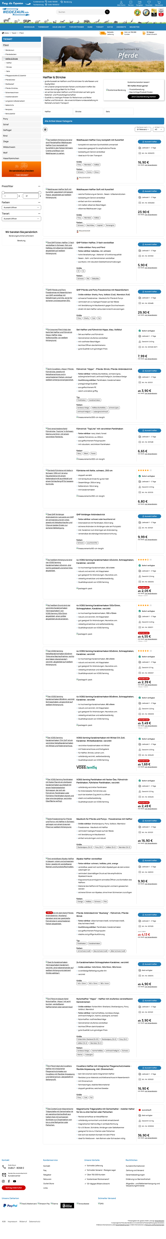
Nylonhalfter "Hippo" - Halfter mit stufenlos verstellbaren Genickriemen (104, 1000)
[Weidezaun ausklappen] (35, 27)
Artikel (157, 127)
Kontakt (46, 1166)
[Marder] (124, 20)
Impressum (12, 1221)
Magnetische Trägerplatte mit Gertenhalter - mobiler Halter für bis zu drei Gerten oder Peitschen (105, 1110)
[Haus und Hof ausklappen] (67, 27)
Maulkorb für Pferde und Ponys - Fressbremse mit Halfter (104, 819)
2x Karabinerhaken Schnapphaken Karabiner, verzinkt (102, 962)
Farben (6, 202)
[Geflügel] (54, 20)
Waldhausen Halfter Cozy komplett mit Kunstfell (100, 140)
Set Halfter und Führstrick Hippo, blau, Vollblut (99, 329)
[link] (58, 111)
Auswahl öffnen (10, 207)
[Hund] (62, 20)
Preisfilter (7, 186)
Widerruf (23, 1221)
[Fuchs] (106, 20)
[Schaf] (37, 20)
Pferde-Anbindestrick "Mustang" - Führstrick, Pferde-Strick (102, 914)
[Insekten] (160, 20)
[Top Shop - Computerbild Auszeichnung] (161, 13)
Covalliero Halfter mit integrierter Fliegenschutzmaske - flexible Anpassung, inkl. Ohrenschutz (103, 1067)
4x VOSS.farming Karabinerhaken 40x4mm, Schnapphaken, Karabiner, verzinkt (105, 561)
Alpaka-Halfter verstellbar (89, 858)
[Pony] (17, 20)
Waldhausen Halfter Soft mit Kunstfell (95, 189)
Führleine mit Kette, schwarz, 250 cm (94, 470)
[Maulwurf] (140, 20)
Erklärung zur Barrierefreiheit (138, 1179)
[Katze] (71, 20)
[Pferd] (7, 20)
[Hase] (78, 20)
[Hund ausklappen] (93, 27)
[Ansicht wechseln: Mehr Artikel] (45, 129)
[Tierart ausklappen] (105, 27)
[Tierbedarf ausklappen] (50, 27)
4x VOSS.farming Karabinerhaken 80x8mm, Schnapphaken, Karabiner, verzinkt (105, 698)
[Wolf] (97, 20)
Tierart (5, 213)
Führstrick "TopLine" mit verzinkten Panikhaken (99, 428)
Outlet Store (48, 1183)
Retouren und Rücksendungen (154, 1225)
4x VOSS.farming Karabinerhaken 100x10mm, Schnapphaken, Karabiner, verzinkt (98, 607)
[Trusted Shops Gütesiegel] (146, 13)
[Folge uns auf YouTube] (14, 1181)
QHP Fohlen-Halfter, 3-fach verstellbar (95, 242)
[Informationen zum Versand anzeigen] (101, 1203)
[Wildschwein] (86, 20)
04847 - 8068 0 (16, 1167)
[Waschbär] (115, 20)
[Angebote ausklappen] (127, 27)
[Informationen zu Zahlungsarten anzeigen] (45, 1205)
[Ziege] (46, 20)
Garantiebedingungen (135, 1174)
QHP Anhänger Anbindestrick (90, 514)
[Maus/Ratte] (147, 20)
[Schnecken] (154, 20)
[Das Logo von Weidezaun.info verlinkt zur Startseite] (29, 12)
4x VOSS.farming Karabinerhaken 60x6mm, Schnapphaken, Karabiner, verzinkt (105, 652)
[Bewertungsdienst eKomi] (137, 13)
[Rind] (27, 20)
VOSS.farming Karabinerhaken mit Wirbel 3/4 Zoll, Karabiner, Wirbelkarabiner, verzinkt (100, 739)
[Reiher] (132, 20)
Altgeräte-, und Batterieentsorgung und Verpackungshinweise (143, 1184)
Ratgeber (47, 1174)
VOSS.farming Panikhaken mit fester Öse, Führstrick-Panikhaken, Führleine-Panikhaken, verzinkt (102, 781)
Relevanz (142, 129)
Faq (44, 1170)
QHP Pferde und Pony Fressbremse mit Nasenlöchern (102, 289)
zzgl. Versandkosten (151, 165)
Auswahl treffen (151, 142)
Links (45, 1188)
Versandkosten (159, 1221)
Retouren (47, 1179)
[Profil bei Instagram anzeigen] (3, 1181)
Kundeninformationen (135, 1166)
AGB (4, 1221)
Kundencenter (14, 1175)
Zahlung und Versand (135, 1170)
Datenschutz (34, 1221)
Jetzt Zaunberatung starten (143, 96)
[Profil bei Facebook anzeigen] (8, 1181)
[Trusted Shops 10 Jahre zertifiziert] (154, 13)
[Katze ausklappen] (114, 27)
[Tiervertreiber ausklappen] (85, 27)
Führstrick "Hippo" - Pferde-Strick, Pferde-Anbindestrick (104, 369)
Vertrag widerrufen (14, 1187)
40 (157, 129)
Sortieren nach (142, 127)
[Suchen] (107, 12)
